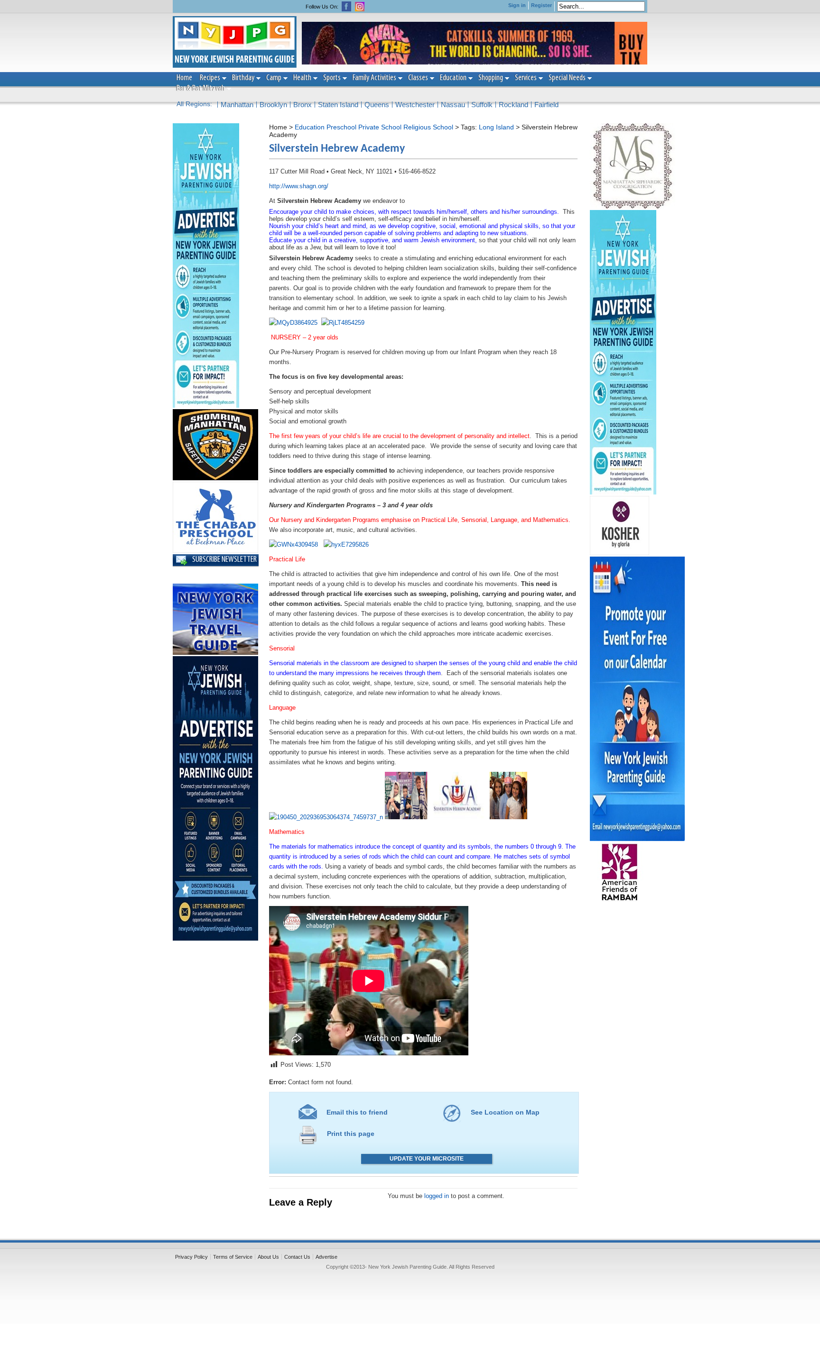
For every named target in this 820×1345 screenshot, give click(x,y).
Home (184, 78)
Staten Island (338, 105)
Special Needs (567, 78)
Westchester (415, 105)
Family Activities (374, 78)
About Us (268, 1257)
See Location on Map (505, 1112)
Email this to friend (357, 1112)
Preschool (341, 127)
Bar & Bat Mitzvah (201, 88)
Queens (376, 105)
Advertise (326, 1257)
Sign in (517, 5)
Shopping (490, 78)
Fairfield (546, 105)
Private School (379, 127)
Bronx (302, 105)
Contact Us (297, 1257)
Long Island (496, 127)
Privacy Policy (191, 1257)
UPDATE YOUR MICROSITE (427, 1158)
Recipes (210, 78)
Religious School (428, 127)
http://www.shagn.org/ (298, 186)
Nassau (453, 105)
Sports (332, 78)
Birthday (243, 78)
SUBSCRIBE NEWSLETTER (224, 560)
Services (526, 78)
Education (453, 78)
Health (302, 78)
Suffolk (482, 105)
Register (541, 5)
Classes (418, 78)
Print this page (350, 1133)
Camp (273, 78)
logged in (436, 1195)
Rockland (513, 105)
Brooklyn (273, 105)
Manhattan (237, 105)
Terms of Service (232, 1257)
